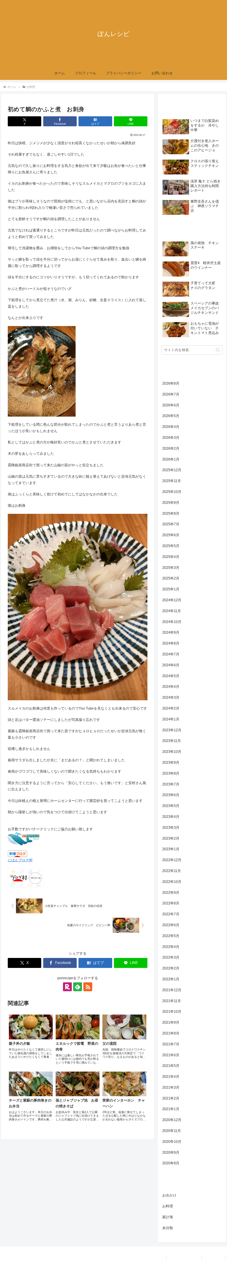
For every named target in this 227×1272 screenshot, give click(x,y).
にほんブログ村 (20, 860)
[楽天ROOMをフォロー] (67, 986)
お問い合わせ (213, 1258)
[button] (218, 349)
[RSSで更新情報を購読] (87, 986)
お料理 (17, 943)
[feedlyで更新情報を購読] (77, 986)
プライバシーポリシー (184, 1258)
